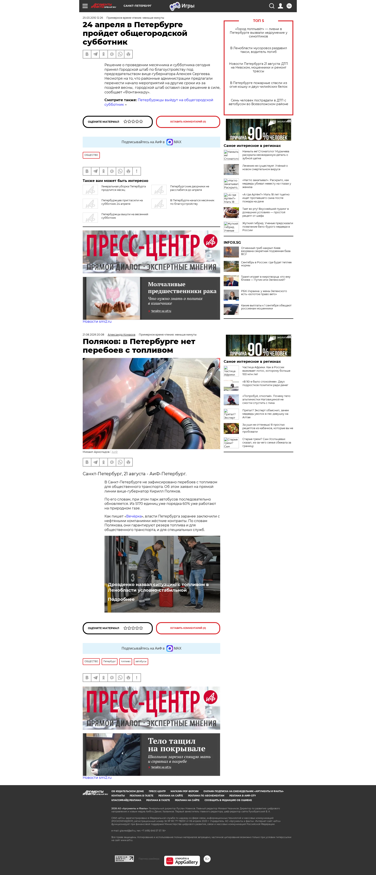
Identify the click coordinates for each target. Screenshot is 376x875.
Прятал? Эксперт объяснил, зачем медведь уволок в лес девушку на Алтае (265, 414)
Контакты (118, 795)
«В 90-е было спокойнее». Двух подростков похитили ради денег (265, 383)
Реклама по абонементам (206, 795)
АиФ (115, 451)
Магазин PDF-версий (184, 791)
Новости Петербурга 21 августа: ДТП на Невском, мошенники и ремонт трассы (258, 67)
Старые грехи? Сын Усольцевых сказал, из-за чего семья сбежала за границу (266, 442)
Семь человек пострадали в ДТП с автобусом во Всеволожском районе (258, 102)
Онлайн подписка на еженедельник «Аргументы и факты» (243, 791)
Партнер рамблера (149, 858)
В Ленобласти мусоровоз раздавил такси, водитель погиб (258, 50)
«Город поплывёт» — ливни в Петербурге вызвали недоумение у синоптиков (258, 32)
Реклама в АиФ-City (242, 795)
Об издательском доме (127, 791)
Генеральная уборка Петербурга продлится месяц (123, 188)
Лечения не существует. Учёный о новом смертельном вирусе (265, 167)
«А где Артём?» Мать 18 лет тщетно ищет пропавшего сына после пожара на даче (266, 198)
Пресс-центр (157, 791)
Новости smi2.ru (97, 321)
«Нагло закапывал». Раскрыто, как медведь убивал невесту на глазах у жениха (266, 183)
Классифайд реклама (126, 800)
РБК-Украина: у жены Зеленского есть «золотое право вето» (264, 293)
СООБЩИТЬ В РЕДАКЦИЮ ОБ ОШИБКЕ (228, 800)
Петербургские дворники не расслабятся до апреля (189, 188)
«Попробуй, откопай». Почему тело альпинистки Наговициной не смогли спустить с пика (266, 399)
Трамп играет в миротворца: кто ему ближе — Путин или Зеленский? (265, 278)
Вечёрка (134, 516)
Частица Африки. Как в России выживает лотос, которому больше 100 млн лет (266, 371)
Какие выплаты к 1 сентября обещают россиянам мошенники (266, 307)
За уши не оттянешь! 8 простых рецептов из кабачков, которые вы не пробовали (267, 428)
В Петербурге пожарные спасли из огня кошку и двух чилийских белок (258, 85)
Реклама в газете (141, 795)
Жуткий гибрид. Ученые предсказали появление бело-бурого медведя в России (267, 227)
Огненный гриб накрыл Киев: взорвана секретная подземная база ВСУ (265, 251)
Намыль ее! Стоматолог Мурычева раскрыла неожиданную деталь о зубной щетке (265, 155)
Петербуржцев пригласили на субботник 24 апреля (122, 202)
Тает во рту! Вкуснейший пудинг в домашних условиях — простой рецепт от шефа (265, 212)
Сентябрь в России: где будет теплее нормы (266, 264)
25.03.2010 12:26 (93, 17)
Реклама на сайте (170, 795)
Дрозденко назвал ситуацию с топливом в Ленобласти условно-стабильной (158, 587)
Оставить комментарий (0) (188, 121)
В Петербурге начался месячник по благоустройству (192, 202)
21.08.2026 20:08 (93, 334)
